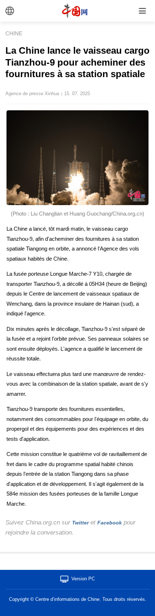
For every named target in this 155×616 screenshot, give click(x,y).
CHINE (13, 33)
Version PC (83, 578)
